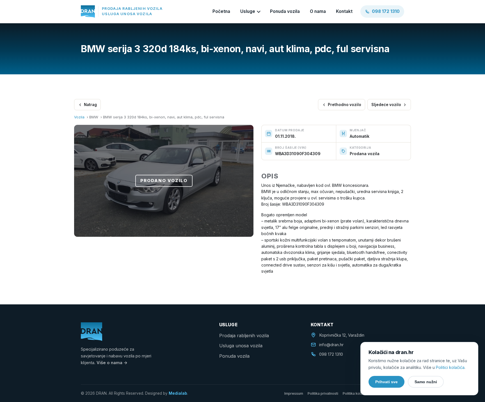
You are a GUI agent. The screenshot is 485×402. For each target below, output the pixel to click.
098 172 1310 (331, 354)
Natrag (90, 104)
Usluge (247, 11)
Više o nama (112, 362)
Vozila (79, 117)
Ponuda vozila (285, 11)
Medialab (178, 393)
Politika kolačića (356, 393)
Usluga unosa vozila (240, 345)
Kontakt (344, 11)
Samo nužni (426, 382)
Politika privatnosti (323, 393)
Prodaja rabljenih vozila (244, 335)
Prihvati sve (386, 382)
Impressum (293, 393)
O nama (318, 11)
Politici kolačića (450, 367)
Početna (221, 11)
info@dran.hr (331, 344)
